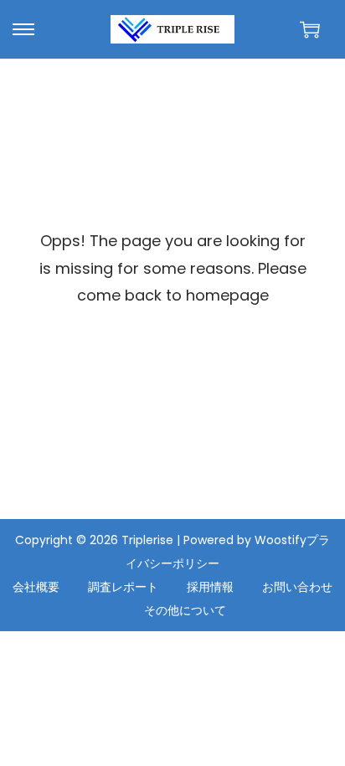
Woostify (280, 540)
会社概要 (36, 586)
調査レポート (123, 586)
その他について (185, 610)
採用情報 (210, 586)
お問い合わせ (297, 586)
